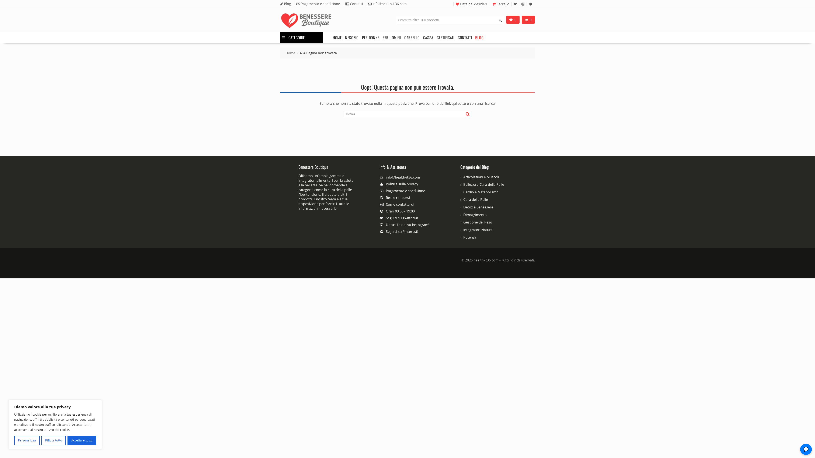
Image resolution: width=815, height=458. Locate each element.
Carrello (503, 4)
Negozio (352, 37)
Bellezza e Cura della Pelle (483, 184)
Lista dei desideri (473, 4)
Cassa (428, 37)
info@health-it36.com (403, 177)
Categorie (296, 37)
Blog (479, 37)
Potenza (469, 237)
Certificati (445, 37)
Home (337, 37)
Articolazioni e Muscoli (481, 177)
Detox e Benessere (478, 207)
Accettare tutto (81, 440)
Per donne (370, 37)
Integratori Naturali (478, 230)
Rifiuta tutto (53, 440)
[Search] (500, 20)
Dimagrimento (475, 214)
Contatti (465, 37)
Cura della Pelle (475, 199)
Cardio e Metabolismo (481, 192)
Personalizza (27, 440)
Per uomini (392, 37)
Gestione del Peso (477, 222)
